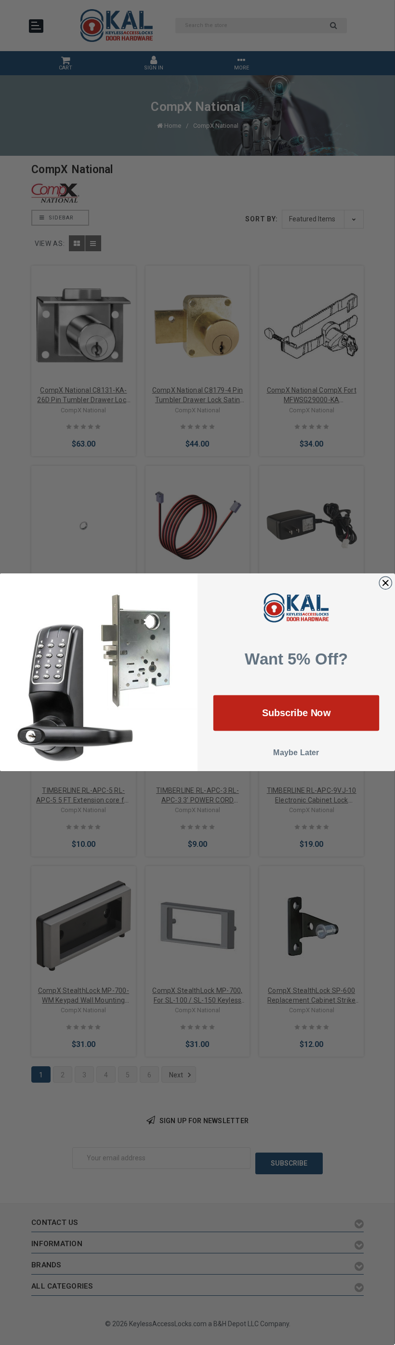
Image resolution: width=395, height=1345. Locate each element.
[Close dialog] (385, 583)
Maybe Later (296, 752)
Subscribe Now (296, 713)
